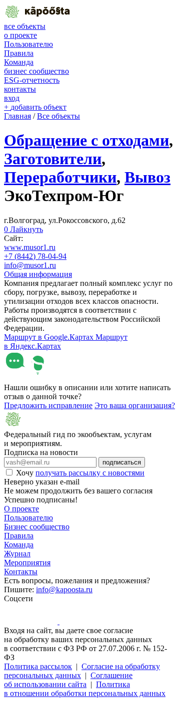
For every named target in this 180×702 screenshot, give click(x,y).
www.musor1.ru (30, 247)
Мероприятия (27, 562)
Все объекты (58, 116)
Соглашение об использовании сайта (68, 680)
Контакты (21, 571)
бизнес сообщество (36, 71)
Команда (19, 62)
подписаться (121, 462)
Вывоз (147, 177)
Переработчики (60, 177)
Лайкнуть (23, 229)
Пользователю (28, 44)
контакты (20, 89)
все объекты (25, 26)
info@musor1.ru (30, 265)
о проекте (20, 35)
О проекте (21, 508)
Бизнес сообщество (37, 526)
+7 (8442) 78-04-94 (35, 256)
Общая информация (38, 274)
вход (12, 98)
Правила (19, 53)
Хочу (80, 472)
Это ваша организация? (134, 405)
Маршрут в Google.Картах (50, 337)
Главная (17, 116)
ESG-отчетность (32, 80)
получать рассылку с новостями (90, 472)
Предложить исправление (48, 405)
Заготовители (53, 159)
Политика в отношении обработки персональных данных (85, 689)
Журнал (17, 553)
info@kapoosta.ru (64, 589)
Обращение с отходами (86, 140)
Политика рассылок (38, 666)
